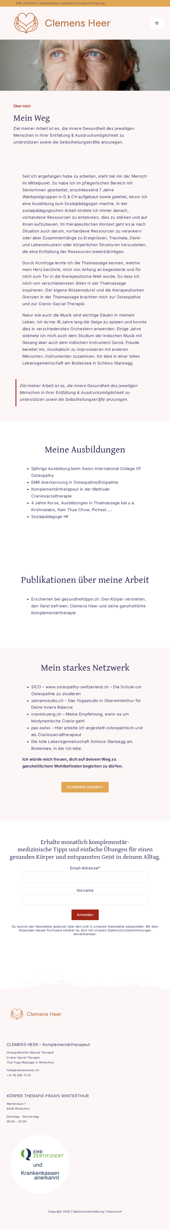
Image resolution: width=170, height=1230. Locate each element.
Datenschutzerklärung (88, 1211)
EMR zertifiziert (26, 3)
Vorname (85, 890)
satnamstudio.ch (47, 700)
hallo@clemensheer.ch (23, 1070)
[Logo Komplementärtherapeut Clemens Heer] (59, 14)
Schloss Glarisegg (108, 741)
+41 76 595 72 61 (19, 1075)
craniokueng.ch (46, 714)
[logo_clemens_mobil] (34, 1010)
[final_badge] (40, 1133)
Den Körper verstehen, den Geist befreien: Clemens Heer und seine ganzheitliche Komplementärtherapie (88, 606)
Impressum (114, 1211)
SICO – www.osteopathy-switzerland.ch (70, 687)
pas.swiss (41, 727)
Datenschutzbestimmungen (129, 930)
